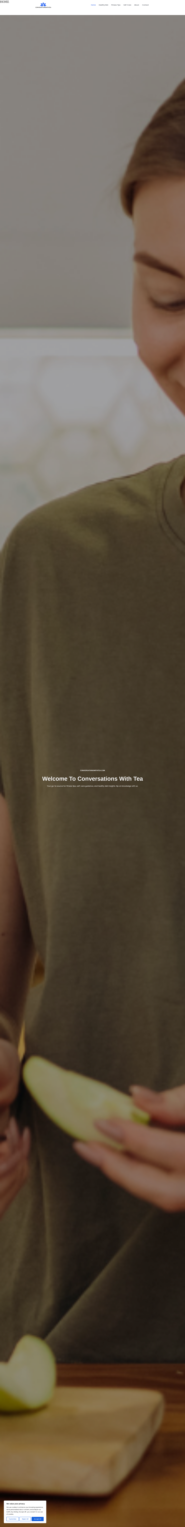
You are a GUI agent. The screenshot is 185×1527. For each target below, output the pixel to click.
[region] (25, 1512)
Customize (12, 1519)
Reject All (25, 1519)
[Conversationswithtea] (43, 5)
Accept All (37, 1519)
